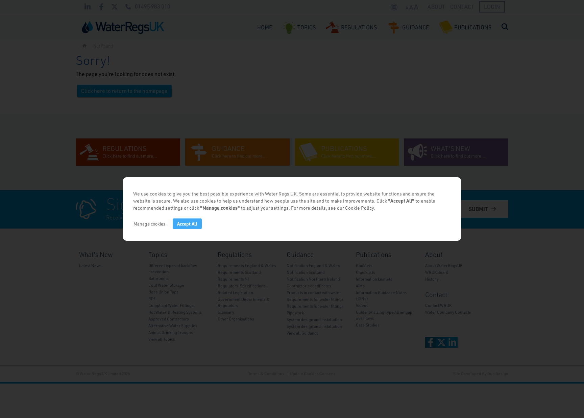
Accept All (187, 224)
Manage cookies (149, 224)
